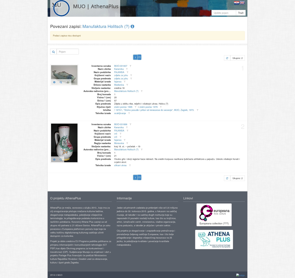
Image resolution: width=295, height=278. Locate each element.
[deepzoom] (67, 82)
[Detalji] (54, 82)
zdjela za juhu (121, 75)
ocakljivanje (120, 113)
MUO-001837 (120, 65)
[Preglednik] (61, 82)
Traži (240, 12)
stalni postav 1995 (123, 106)
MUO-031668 (120, 124)
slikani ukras (120, 165)
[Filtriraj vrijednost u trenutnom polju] (130, 66)
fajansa (117, 81)
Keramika (119, 68)
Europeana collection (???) (214, 223)
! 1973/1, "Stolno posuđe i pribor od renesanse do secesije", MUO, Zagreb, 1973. (154, 110)
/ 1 (139, 57)
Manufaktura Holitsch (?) (106, 26)
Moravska (119, 143)
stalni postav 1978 (148, 106)
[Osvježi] (227, 58)
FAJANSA (119, 72)
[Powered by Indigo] (240, 275)
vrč (115, 133)
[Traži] (53, 51)
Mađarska (119, 84)
